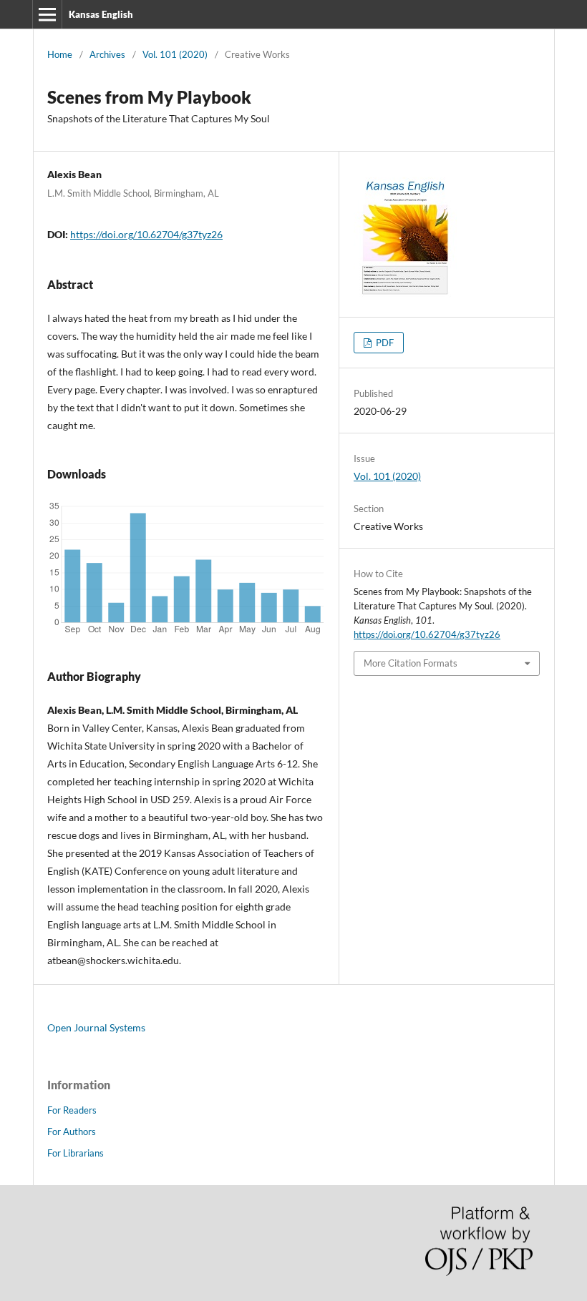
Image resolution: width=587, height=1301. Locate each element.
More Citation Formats (410, 663)
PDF (384, 342)
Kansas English (101, 14)
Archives (107, 54)
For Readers (72, 1110)
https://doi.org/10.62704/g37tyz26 (146, 234)
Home (59, 54)
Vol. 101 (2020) (175, 54)
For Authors (71, 1131)
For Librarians (75, 1153)
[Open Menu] (47, 14)
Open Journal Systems (96, 1027)
